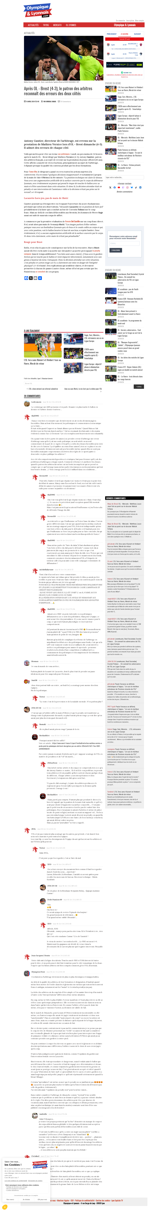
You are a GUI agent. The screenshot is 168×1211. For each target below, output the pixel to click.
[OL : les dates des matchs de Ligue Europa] (111, 359)
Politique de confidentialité (84, 1200)
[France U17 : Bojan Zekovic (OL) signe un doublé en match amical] (111, 369)
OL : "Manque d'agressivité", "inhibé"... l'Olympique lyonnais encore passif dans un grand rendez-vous (129, 346)
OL (31, 383)
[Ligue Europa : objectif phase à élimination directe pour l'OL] (73, 372)
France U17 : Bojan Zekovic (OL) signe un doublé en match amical (130, 368)
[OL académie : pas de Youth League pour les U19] (111, 291)
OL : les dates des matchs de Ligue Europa (131, 359)
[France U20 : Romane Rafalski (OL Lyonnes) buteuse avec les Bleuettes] (111, 300)
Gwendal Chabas (51, 101)
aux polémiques (64, 153)
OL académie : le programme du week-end (129, 322)
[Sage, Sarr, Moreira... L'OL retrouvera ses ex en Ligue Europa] (73, 343)
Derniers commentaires (124, 191)
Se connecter (120, 20)
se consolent (40, 271)
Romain (72, 221)
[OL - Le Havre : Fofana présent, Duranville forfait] (111, 167)
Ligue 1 (39, 378)
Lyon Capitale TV (117, 1200)
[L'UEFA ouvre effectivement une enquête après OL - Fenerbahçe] (73, 358)
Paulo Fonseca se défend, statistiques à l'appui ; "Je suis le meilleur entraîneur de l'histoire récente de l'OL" (130, 154)
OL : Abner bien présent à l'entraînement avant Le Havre (129, 312)
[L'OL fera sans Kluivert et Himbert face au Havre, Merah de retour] (43, 356)
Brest (27, 383)
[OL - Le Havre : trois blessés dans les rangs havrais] (111, 378)
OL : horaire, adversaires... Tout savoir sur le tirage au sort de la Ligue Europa (130, 333)
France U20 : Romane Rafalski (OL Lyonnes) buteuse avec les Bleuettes (130, 301)
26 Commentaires (66, 101)
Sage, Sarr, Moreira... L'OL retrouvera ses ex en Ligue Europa (94, 338)
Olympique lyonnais (47, 378)
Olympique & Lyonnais (125, 25)
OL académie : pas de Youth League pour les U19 (128, 291)
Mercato (57, 25)
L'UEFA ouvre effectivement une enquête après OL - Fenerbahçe (91, 354)
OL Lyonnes (71, 25)
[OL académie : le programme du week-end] (111, 322)
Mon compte (139, 20)
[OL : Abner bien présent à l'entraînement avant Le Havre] (111, 313)
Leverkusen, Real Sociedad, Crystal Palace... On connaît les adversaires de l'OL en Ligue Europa (131, 278)
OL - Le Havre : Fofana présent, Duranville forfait (129, 166)
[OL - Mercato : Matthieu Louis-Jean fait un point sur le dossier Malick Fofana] (111, 139)
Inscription (130, 20)
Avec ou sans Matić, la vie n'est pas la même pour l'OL (83, 388)
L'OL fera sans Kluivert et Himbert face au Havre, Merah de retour (42, 361)
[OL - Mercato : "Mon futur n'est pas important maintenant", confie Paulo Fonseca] (111, 127)
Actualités (33, 25)
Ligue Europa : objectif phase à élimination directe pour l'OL (93, 367)
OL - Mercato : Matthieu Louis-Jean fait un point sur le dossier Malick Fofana (131, 140)
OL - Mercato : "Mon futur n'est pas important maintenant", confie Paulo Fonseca (131, 128)
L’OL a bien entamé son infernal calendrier (44, 388)
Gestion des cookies (103, 1200)
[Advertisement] (64, 121)
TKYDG (46, 25)
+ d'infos (138, 386)
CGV (72, 1200)
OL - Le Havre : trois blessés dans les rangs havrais (130, 378)
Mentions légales (63, 1200)
